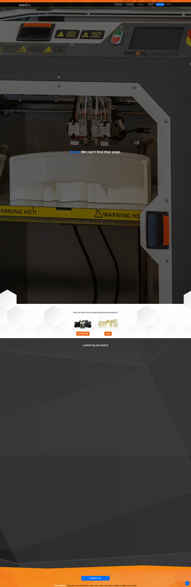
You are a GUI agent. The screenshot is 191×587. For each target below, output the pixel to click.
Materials (140, 4)
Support (138, 1)
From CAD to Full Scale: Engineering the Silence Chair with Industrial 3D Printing (95, 415)
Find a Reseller (147, 1)
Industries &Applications (118, 4)
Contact (160, 4)
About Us (157, 1)
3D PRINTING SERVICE (150, 4)
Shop (108, 333)
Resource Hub (167, 1)
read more (95, 556)
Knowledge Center (127, 1)
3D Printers (83, 333)
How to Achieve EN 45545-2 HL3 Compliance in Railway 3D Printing (95, 485)
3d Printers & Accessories (130, 4)
